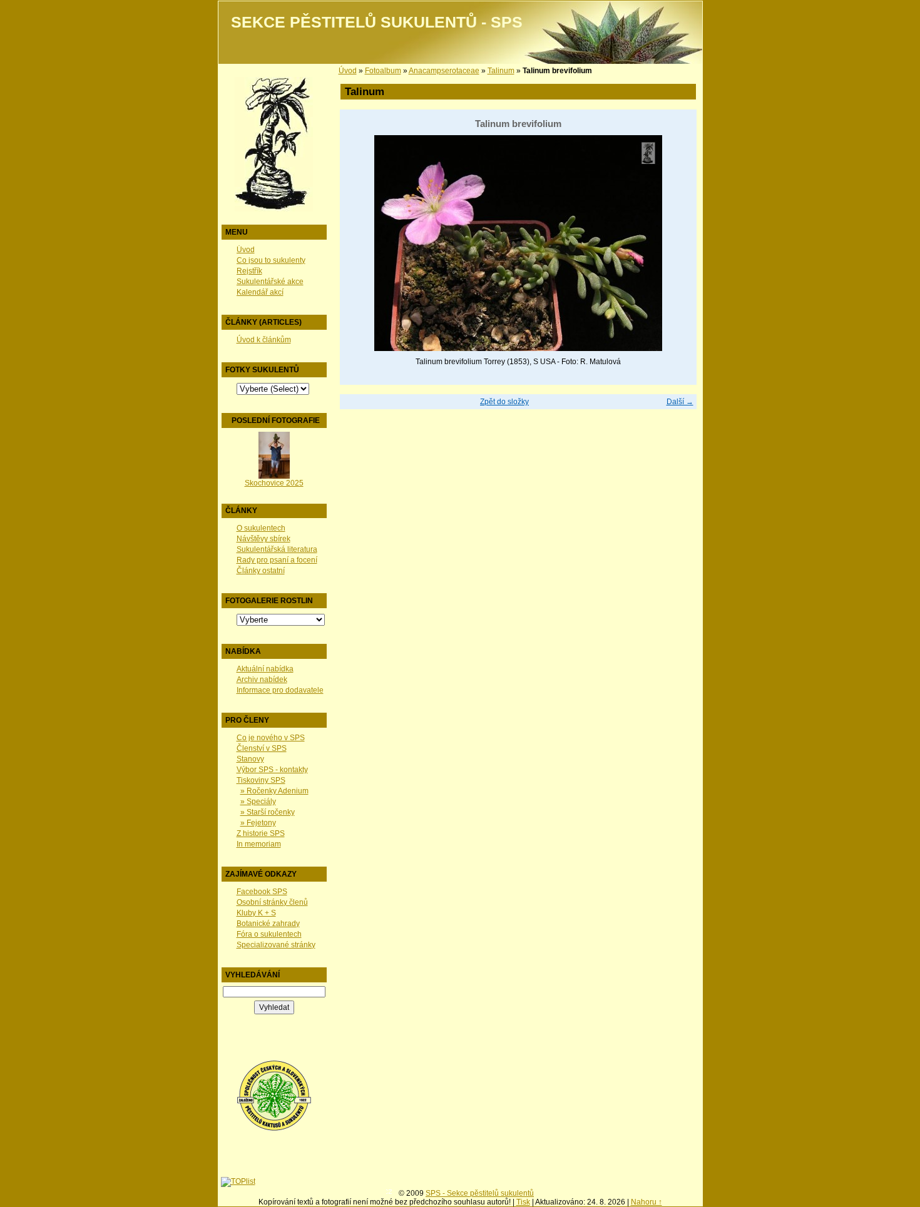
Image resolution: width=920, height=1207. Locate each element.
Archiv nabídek (262, 679)
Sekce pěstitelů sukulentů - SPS (377, 22)
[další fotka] (676, 243)
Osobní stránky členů (272, 902)
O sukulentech (261, 528)
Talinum (501, 70)
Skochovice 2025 (274, 483)
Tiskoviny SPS (261, 780)
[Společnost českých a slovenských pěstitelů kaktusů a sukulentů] (274, 1128)
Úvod (246, 249)
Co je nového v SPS (271, 737)
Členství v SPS (262, 748)
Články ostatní (261, 570)
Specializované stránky (276, 944)
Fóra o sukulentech (269, 934)
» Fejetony (258, 822)
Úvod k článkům (264, 339)
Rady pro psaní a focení (277, 560)
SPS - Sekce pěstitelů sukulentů (480, 1193)
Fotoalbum (383, 70)
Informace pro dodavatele (280, 690)
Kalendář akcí (260, 292)
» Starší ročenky (267, 812)
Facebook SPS (262, 891)
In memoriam (259, 844)
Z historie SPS (261, 833)
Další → (680, 401)
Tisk (523, 1202)
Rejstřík (249, 271)
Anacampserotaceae (444, 70)
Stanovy (250, 759)
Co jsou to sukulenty (271, 260)
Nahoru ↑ (646, 1202)
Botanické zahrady (268, 923)
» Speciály (258, 801)
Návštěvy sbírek (263, 538)
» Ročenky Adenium (274, 791)
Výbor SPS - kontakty (272, 769)
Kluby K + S (256, 913)
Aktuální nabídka (265, 669)
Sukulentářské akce (270, 281)
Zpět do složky (504, 401)
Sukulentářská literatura (277, 549)
